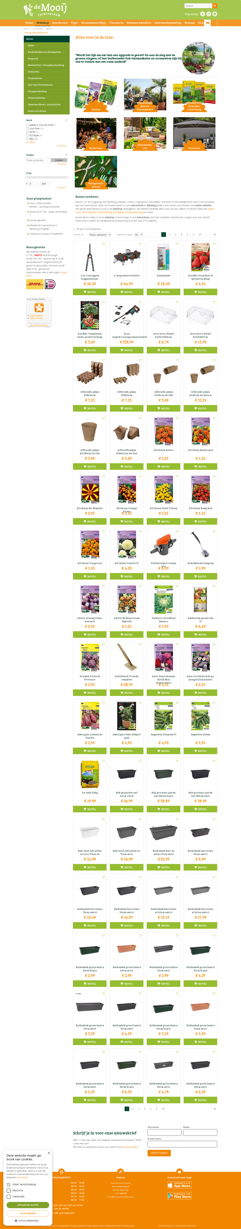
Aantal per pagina (124, 234)
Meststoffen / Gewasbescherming (46, 65)
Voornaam (153, 1127)
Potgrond (33, 58)
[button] (28, 1220)
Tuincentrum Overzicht (185, 1225)
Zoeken (30, 154)
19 (200, 234)
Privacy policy (128, 1225)
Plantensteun (35, 78)
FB (202, 13)
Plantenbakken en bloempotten (44, 51)
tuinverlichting (104, 212)
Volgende (215, 234)
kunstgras (118, 212)
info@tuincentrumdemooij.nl (121, 1197)
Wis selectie (62, 146)
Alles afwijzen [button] (28, 1213)
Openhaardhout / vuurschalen (44, 104)
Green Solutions (166, 1225)
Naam (186, 1127)
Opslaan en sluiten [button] (27, 1205)
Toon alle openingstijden (61, 1212)
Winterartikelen (36, 97)
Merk (29, 120)
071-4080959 (121, 1193)
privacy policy (130, 1147)
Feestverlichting (37, 110)
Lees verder (22, 1177)
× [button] (49, 1153)
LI (214, 13)
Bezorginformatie (96, 1225)
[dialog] (27, 1188)
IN (208, 13)
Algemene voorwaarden (58, 1225)
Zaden (31, 45)
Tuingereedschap (37, 91)
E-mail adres (154, 1138)
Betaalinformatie (113, 1225)
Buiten (29, 38)
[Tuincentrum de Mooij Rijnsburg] (45, 9)
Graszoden (33, 71)
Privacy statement (79, 1225)
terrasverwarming (134, 212)
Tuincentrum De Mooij (120, 1183)
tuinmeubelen (89, 212)
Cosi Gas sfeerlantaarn (40, 84)
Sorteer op (78, 234)
